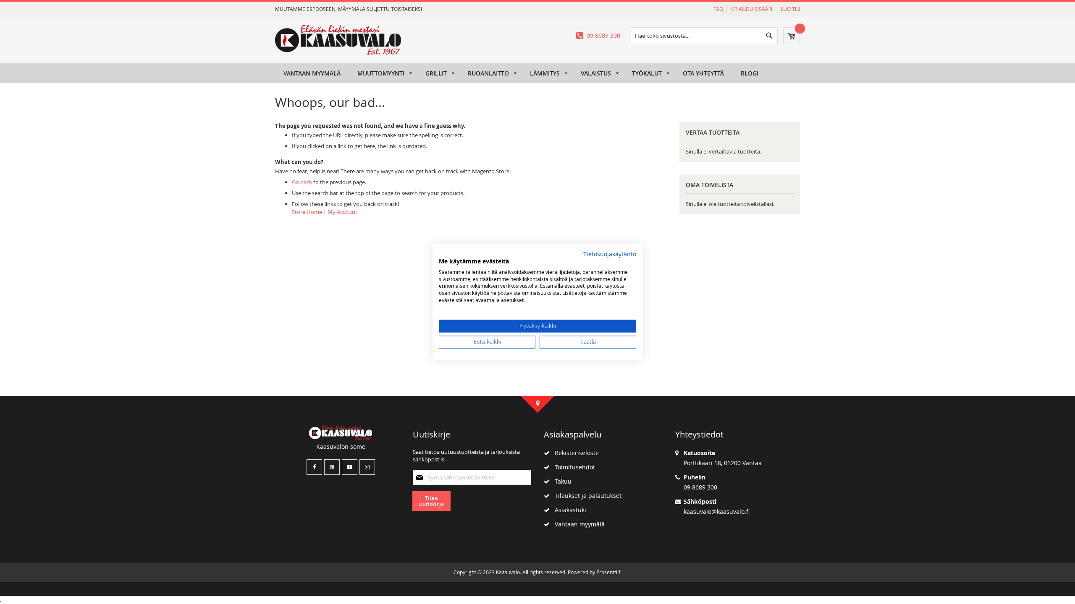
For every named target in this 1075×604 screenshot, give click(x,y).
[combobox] (704, 35)
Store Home (307, 212)
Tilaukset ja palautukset (585, 496)
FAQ (718, 8)
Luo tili (790, 8)
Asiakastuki (568, 510)
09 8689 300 (603, 35)
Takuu (561, 481)
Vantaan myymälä (577, 524)
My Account (342, 212)
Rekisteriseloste (574, 453)
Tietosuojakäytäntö (609, 254)
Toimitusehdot (572, 467)
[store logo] (338, 40)
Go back (302, 182)
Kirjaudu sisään (751, 8)
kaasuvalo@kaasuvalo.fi (717, 511)
